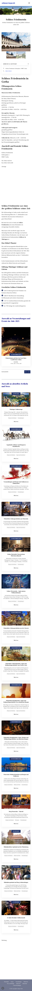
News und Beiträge (10, 983)
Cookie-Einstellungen (17, 985)
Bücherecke (26, 981)
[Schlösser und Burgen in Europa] (8, 3)
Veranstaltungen (19, 981)
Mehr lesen (16, 421)
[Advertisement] (16, 184)
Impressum (18, 983)
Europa (12, 981)
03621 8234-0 (8, 71)
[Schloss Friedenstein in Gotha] (21, 55)
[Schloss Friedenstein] (11, 55)
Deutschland (6, 981)
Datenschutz (25, 983)
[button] (3, 988)
